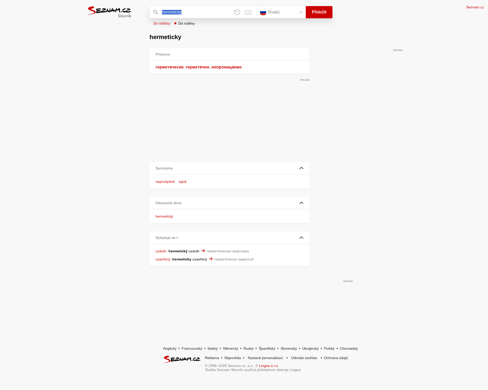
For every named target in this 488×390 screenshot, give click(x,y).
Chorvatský (349, 348)
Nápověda (232, 358)
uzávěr (161, 251)
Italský (213, 348)
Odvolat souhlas (304, 358)
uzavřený (163, 259)
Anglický (169, 348)
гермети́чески (170, 67)
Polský (329, 348)
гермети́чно (197, 67)
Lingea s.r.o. (269, 366)
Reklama (212, 358)
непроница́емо (226, 67)
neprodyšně (165, 182)
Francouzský (192, 348)
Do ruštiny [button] (186, 23)
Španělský (267, 348)
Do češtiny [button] (162, 23)
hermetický (164, 216)
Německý (230, 348)
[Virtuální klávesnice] (248, 12)
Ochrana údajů (336, 358)
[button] (229, 168)
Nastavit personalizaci (265, 358)
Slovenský (289, 348)
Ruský (248, 348)
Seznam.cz (475, 7)
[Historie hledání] (237, 12)
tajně (183, 182)
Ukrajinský (310, 348)
